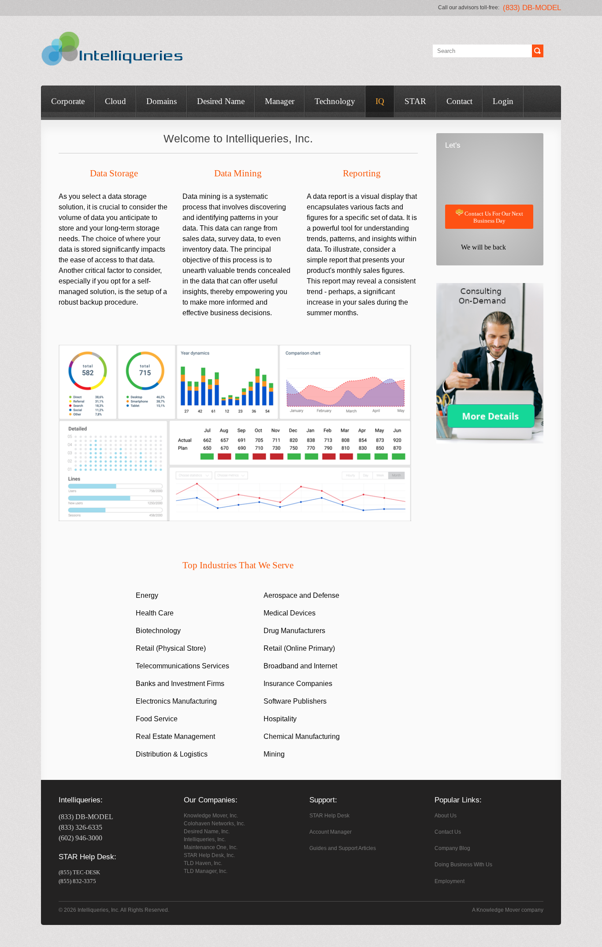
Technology (335, 101)
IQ (379, 101)
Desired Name (221, 101)
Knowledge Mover (498, 910)
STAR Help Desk (329, 816)
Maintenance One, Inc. (211, 847)
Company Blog (452, 848)
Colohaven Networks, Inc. (214, 823)
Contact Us (448, 832)
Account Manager (330, 832)
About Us (446, 816)
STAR (415, 101)
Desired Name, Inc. (207, 831)
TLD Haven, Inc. (203, 863)
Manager (279, 101)
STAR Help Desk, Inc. (209, 855)
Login (503, 101)
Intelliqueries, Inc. (205, 839)
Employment (450, 881)
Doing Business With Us (463, 864)
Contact (459, 101)
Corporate (68, 101)
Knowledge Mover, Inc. (211, 816)
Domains (161, 101)
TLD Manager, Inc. (205, 871)
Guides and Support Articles (342, 848)
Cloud (115, 101)
